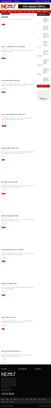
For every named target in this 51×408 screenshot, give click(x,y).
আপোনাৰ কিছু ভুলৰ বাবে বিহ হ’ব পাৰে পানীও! (12, 250)
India (3, 159)
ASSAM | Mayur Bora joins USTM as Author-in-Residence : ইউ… (43, 62)
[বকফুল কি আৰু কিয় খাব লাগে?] (17, 304)
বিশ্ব (29, 12)
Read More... (4, 54)
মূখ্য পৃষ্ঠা (4, 12)
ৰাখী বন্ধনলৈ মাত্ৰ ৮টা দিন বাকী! (9, 182)
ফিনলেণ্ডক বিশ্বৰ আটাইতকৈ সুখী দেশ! (11, 351)
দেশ (25, 12)
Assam (13, 19)
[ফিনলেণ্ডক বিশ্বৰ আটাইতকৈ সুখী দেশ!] (17, 338)
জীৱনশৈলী (2, 401)
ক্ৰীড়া (7, 401)
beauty (26, 19)
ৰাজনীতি (38, 12)
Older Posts (4, 362)
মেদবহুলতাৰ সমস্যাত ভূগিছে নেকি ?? (10, 148)
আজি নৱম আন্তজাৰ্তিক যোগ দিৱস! (9, 216)
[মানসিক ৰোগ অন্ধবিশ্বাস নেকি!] (17, 271)
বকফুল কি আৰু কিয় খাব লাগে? (8, 317)
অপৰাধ (39, 399)
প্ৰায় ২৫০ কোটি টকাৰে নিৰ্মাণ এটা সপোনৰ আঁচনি (13, 47)
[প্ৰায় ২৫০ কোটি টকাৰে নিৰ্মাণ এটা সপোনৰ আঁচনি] (17, 34)
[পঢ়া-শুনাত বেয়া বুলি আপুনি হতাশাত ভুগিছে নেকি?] (17, 101)
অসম (15, 12)
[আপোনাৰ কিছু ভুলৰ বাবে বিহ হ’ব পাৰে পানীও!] (17, 237)
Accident (9, 19)
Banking (22, 19)
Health (3, 92)
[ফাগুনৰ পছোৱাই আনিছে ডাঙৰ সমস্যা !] (17, 68)
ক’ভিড (33, 12)
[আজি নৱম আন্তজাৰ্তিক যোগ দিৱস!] (17, 203)
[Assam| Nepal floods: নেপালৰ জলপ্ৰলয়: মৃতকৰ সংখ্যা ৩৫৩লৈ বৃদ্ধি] (39, 27)
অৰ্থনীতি (44, 12)
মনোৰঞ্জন (11, 401)
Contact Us (16, 1)
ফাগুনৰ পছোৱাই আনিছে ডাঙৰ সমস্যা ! (10, 80)
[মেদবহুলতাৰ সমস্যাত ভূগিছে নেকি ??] (17, 135)
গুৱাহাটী (10, 12)
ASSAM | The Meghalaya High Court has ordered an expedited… (43, 71)
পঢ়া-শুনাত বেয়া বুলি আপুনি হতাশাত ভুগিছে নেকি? (13, 114)
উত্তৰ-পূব (20, 12)
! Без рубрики (4, 19)
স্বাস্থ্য (43, 399)
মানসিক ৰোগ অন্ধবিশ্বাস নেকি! (9, 283)
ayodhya (17, 19)
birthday (30, 19)
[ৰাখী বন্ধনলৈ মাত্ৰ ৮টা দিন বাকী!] (17, 169)
